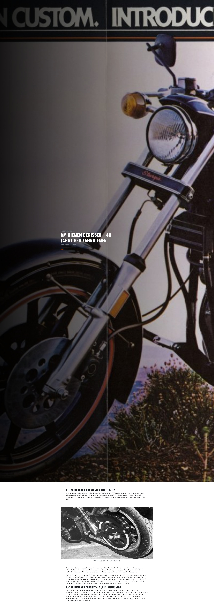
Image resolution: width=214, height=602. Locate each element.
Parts (67, 231)
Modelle (63, 231)
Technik (72, 231)
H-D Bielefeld (73, 244)
